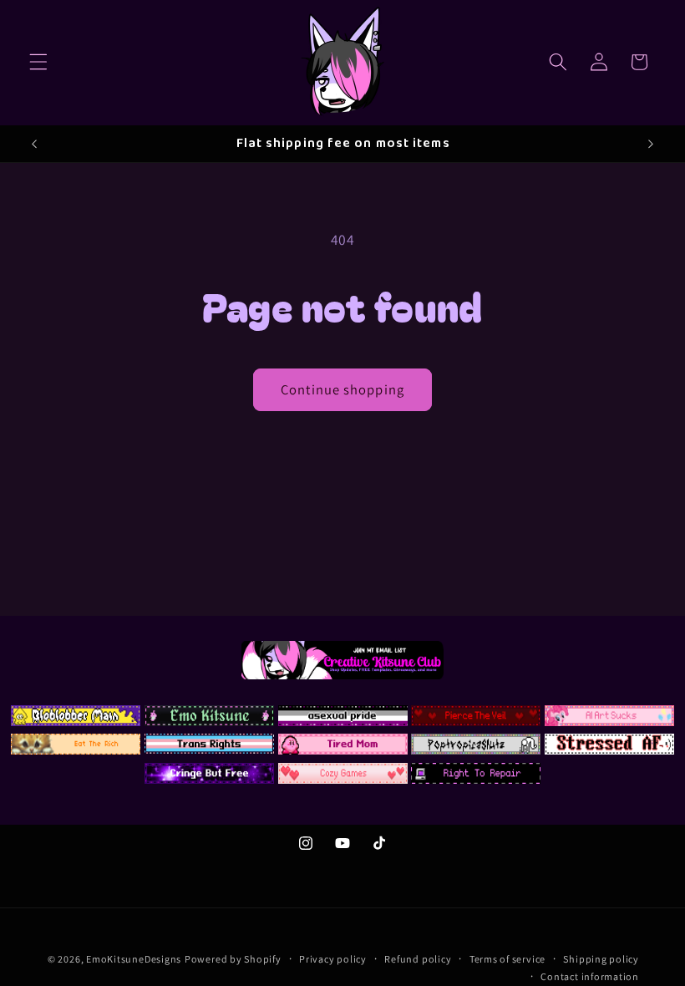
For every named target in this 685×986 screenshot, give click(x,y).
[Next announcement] (650, 143)
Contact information (589, 976)
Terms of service (507, 959)
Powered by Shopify (233, 959)
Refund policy (417, 959)
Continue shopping (342, 389)
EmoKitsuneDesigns (133, 959)
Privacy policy (333, 959)
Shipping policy (601, 959)
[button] (38, 62)
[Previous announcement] (34, 143)
